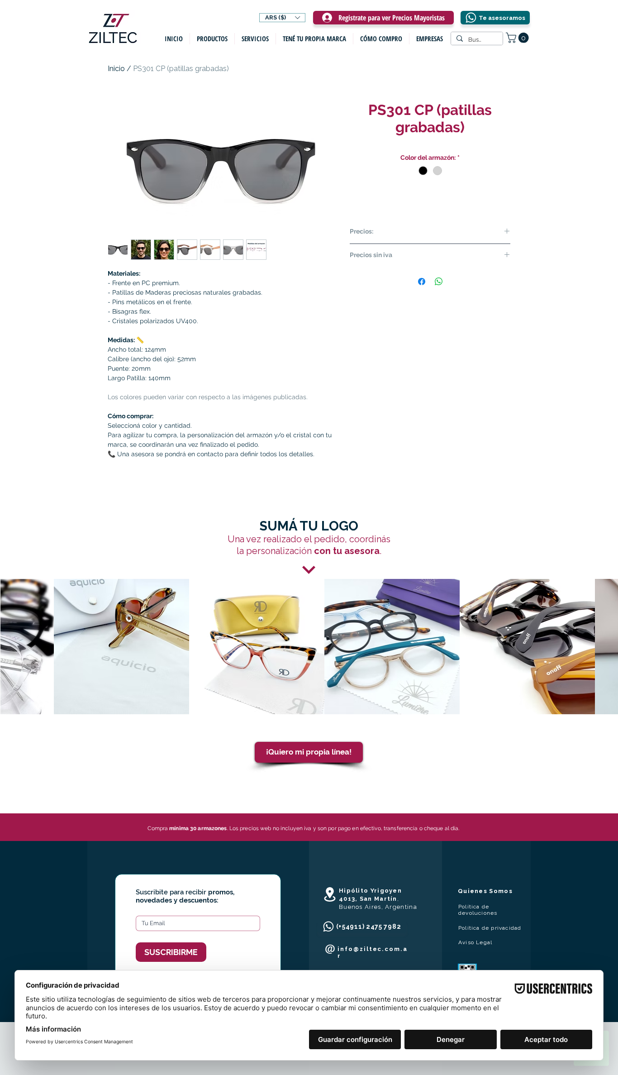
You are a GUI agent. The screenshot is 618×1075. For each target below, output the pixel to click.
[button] (282, 17)
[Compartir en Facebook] (421, 281)
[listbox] (282, 17)
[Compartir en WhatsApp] (438, 281)
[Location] (329, 894)
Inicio (116, 68)
